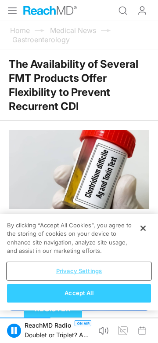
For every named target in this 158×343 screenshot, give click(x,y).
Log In (142, 10)
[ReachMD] (50, 10)
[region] (79, 262)
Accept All (79, 292)
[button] (14, 331)
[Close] (143, 228)
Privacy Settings (79, 270)
